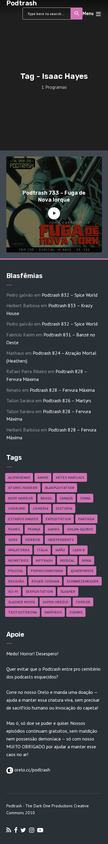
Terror (83, 602)
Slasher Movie (21, 602)
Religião (16, 581)
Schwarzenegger (83, 581)
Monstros (18, 560)
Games (53, 529)
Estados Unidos (23, 519)
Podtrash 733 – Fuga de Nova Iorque (54, 196)
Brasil (46, 498)
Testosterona (22, 612)
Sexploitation (39, 591)
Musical (67, 560)
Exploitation (58, 519)
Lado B (79, 550)
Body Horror (20, 498)
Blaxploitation (59, 487)
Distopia (64, 508)
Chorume (16, 508)
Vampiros (53, 612)
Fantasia (86, 519)
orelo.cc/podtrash (31, 770)
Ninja (86, 560)
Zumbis (75, 612)
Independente (61, 539)
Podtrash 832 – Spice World (70, 295)
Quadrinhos (81, 570)
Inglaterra (18, 550)
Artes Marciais (70, 477)
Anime (43, 477)
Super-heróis (55, 602)
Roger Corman (45, 581)
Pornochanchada (47, 570)
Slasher (67, 591)
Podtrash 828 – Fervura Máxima (62, 390)
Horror (32, 539)
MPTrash (44, 560)
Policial (15, 570)
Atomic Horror (23, 487)
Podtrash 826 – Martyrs (67, 400)
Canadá (66, 498)
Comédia (40, 508)
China (85, 498)
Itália (42, 550)
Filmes (14, 529)
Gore (13, 539)
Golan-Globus (80, 529)
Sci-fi (13, 591)
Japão (60, 550)
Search (76, 14)
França (34, 529)
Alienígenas (19, 477)
